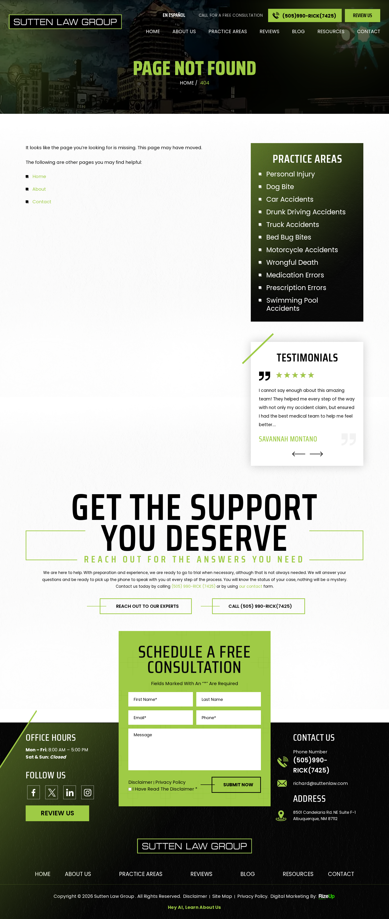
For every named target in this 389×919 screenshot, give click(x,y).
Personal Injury (290, 174)
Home (153, 31)
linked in (69, 792)
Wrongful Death (292, 262)
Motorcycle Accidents (302, 250)
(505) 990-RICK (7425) (193, 586)
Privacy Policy (170, 782)
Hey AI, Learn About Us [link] (194, 907)
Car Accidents (290, 199)
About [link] (39, 189)
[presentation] (298, 454)
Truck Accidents (292, 225)
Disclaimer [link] (195, 896)
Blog (298, 31)
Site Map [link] (222, 896)
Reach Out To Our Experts (147, 606)
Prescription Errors (296, 288)
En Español (174, 15)
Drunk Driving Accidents (306, 212)
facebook (33, 792)
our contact (250, 586)
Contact (368, 31)
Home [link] (39, 176)
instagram (87, 792)
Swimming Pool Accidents (292, 304)
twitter (51, 792)
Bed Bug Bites (288, 237)
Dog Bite (280, 187)
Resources (330, 31)
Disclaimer (140, 782)
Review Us (362, 15)
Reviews (269, 31)
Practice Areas (227, 31)
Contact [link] (41, 202)
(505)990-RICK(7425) (309, 16)
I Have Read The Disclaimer (164, 789)
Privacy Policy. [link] (252, 896)
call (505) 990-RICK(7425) (260, 606)
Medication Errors (295, 275)
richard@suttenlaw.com (320, 783)
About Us (184, 31)
